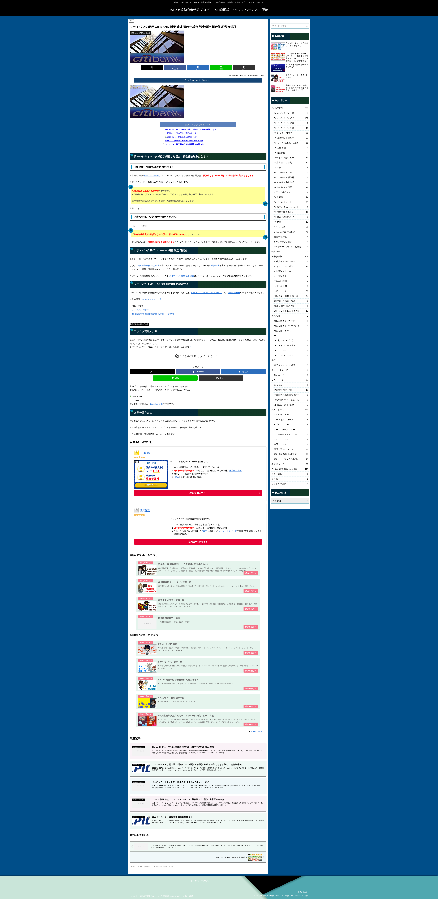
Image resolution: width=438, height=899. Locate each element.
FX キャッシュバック (152, 299)
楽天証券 (145, 510)
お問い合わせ (303, 892)
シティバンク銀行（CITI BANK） (206, 293)
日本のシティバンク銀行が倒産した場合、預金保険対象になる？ (191, 129)
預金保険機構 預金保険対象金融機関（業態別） (154, 314)
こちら (192, 347)
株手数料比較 (235, 470)
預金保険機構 (234, 293)
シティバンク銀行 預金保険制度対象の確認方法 (184, 144)
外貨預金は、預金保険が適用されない (182, 137)
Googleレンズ (156, 404)
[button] (244, 67)
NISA (176, 477)
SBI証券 (145, 453)
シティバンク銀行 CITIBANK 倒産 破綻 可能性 (184, 141)
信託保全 (215, 265)
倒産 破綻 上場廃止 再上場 (140, 324)
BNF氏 (205, 531)
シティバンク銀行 (152, 175)
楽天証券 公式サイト (198, 542)
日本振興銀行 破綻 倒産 (148, 265)
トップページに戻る (200, 881)
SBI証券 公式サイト (198, 493)
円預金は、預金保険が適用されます (181, 133)
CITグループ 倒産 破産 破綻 (181, 276)
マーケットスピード (227, 531)
